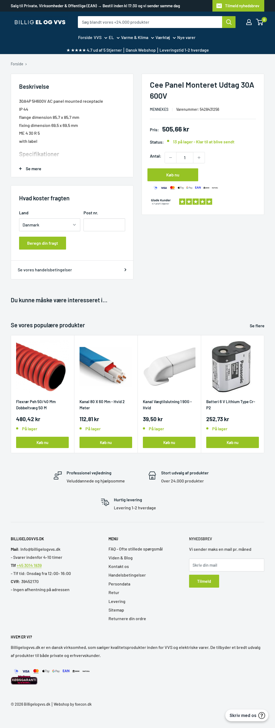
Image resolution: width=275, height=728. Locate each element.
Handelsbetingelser (127, 574)
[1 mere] (199, 157)
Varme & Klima (134, 37)
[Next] (264, 394)
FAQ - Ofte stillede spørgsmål (135, 548)
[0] (259, 22)
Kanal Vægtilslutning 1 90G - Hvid (167, 404)
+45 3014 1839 (29, 565)
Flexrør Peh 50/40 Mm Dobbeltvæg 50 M (36, 404)
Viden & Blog (120, 557)
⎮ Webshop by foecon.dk (71, 704)
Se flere (257, 325)
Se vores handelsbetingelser (45, 269)
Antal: (155, 155)
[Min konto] (249, 22)
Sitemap (116, 609)
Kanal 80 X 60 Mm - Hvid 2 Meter (102, 404)
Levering (116, 601)
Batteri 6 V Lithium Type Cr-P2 (230, 404)
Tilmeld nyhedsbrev (242, 5)
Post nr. (91, 212)
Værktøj (162, 37)
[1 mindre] (170, 157)
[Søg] (229, 22)
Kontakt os (118, 566)
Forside (85, 37)
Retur (113, 592)
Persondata (119, 583)
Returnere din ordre (127, 618)
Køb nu (172, 174)
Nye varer (186, 37)
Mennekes (159, 109)
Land (23, 212)
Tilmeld (204, 581)
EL (111, 37)
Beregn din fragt (42, 243)
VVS (98, 37)
